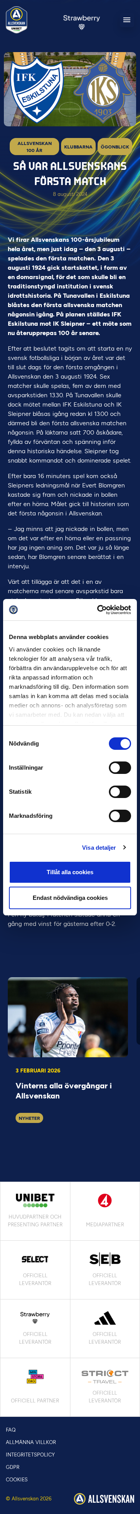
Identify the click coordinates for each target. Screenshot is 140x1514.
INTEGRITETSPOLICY (30, 1455)
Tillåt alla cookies (70, 872)
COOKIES (17, 1480)
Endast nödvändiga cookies (70, 897)
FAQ (11, 1430)
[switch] (120, 767)
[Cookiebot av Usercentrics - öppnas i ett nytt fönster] (98, 610)
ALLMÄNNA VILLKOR (31, 1442)
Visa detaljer (99, 847)
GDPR (12, 1467)
